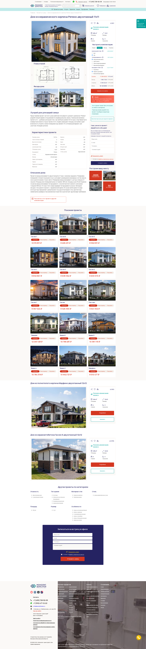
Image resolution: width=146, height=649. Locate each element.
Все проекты (61, 612)
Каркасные (61, 593)
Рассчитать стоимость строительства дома (69, 616)
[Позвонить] (138, 637)
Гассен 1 (34, 302)
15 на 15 (71, 612)
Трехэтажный (72, 591)
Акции (78, 9)
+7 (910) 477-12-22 (40, 603)
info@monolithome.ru (39, 606)
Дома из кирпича (78, 495)
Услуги (66, 9)
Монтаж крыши (90, 598)
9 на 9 (70, 605)
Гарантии (72, 9)
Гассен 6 (63, 237)
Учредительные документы (105, 595)
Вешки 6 (63, 335)
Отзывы (46, 1)
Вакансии (103, 598)
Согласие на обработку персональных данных (44, 623)
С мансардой (72, 600)
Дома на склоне (78, 520)
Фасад (105, 48)
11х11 (54, 510)
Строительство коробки (92, 596)
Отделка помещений (91, 607)
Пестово (92, 302)
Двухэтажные (72, 589)
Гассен (62, 302)
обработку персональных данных (105, 159)
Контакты (67, 1)
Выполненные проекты (104, 604)
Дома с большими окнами (80, 518)
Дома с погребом (78, 516)
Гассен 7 (34, 237)
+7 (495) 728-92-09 (95, 2)
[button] (85, 75)
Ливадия (34, 335)
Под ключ (52, 239)
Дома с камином (78, 512)
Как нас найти (37, 611)
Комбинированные (63, 591)
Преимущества (105, 591)
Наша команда (105, 589)
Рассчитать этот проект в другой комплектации (45, 199)
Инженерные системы (92, 605)
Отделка (111, 48)
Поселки (91, 9)
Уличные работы (90, 609)
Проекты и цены (58, 9)
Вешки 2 (62, 368)
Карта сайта (36, 618)
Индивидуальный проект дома (93, 592)
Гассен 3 (63, 270)
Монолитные (61, 589)
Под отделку (43, 239)
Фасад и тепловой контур (91, 602)
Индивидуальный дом (58, 501)
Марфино (92, 368)
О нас (102, 587)
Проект (94, 48)
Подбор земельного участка (91, 588)
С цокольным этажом (38, 497)
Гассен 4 (34, 270)
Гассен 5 (92, 237)
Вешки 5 (91, 335)
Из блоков (60, 598)
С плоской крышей (74, 598)
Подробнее (102, 413)
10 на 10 (71, 607)
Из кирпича (61, 587)
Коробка (100, 48)
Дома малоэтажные (58, 503)
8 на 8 (70, 603)
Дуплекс (71, 596)
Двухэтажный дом (37, 495)
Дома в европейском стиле (101, 495)
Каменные (60, 600)
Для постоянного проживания (77, 593)
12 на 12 (71, 609)
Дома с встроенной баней (80, 510)
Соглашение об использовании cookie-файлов (44, 627)
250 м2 (34, 510)
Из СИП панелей (62, 596)
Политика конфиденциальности (42, 620)
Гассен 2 (92, 270)
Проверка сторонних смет (92, 615)
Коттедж (55, 495)
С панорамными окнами (80, 514)
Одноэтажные (73, 587)
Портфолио (84, 9)
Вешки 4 (34, 368)
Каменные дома (78, 497)
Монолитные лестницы (92, 612)
